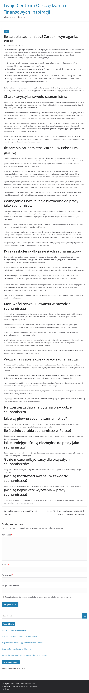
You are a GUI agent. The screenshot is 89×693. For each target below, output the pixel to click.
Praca (6, 31)
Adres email (7, 575)
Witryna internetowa (10, 585)
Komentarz (7, 535)
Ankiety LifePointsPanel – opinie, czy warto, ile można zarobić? (24, 655)
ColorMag (31, 686)
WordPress (6, 689)
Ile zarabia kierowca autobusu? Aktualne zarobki (19, 637)
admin (23, 46)
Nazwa (5, 564)
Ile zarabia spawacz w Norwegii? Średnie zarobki (21, 513)
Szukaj (84, 616)
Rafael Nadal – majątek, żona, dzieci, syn (16, 649)
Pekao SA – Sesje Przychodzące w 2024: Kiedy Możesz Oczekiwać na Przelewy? (66, 513)
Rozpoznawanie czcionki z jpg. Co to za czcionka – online (22, 643)
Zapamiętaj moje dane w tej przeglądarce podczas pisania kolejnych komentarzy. (38, 597)
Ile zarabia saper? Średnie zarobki (14, 630)
